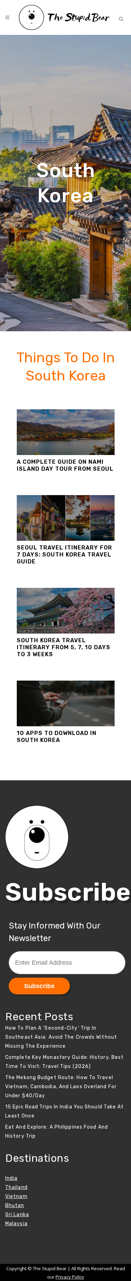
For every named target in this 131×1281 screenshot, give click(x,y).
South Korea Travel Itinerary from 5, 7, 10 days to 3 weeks (63, 647)
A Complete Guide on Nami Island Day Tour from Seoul (65, 465)
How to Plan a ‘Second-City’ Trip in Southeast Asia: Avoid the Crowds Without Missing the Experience (61, 1037)
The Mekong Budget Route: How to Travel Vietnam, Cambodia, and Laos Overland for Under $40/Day (61, 1087)
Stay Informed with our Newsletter (54, 932)
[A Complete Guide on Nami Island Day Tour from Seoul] (66, 432)
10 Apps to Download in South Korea (56, 736)
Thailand (16, 1187)
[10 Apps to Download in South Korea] (66, 703)
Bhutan (14, 1205)
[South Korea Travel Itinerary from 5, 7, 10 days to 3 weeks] (66, 611)
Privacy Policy (70, 1277)
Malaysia (16, 1224)
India (11, 1178)
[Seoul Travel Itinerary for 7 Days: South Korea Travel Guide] (66, 518)
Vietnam (16, 1196)
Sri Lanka (17, 1215)
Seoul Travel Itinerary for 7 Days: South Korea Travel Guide (64, 554)
